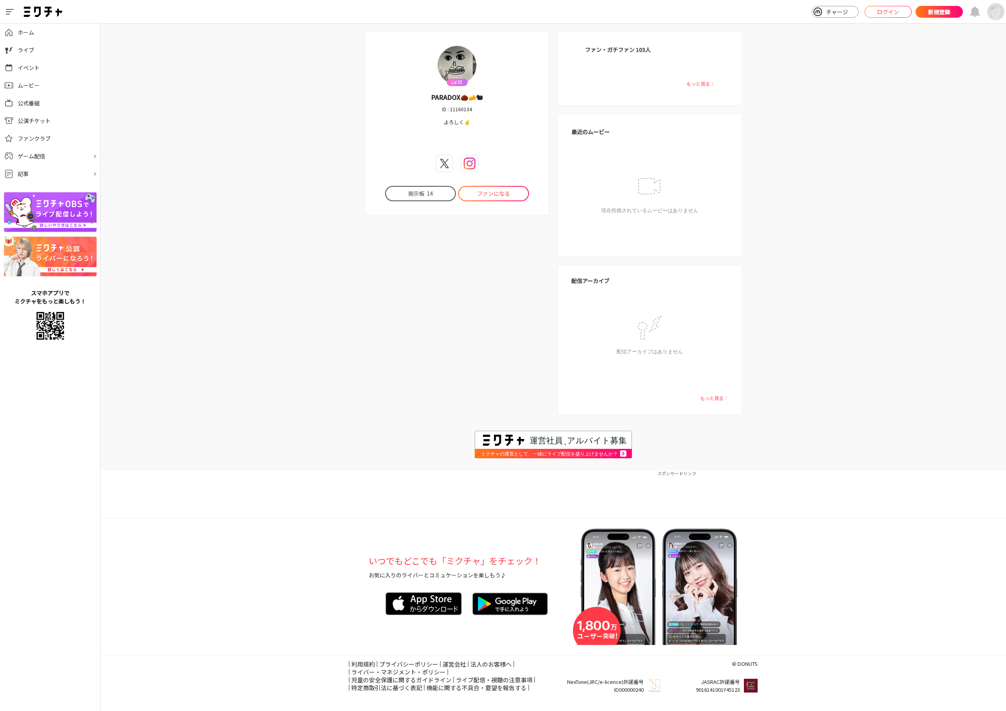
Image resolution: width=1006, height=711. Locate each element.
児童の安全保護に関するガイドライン (401, 680)
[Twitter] (444, 163)
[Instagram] (469, 163)
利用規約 (363, 664)
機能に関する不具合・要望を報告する (476, 687)
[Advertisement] (553, 494)
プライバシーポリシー (408, 664)
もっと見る (698, 83)
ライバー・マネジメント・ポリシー (398, 672)
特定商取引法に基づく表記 (386, 687)
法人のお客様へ (491, 664)
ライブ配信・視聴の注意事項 (494, 680)
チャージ (837, 12)
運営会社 (454, 664)
